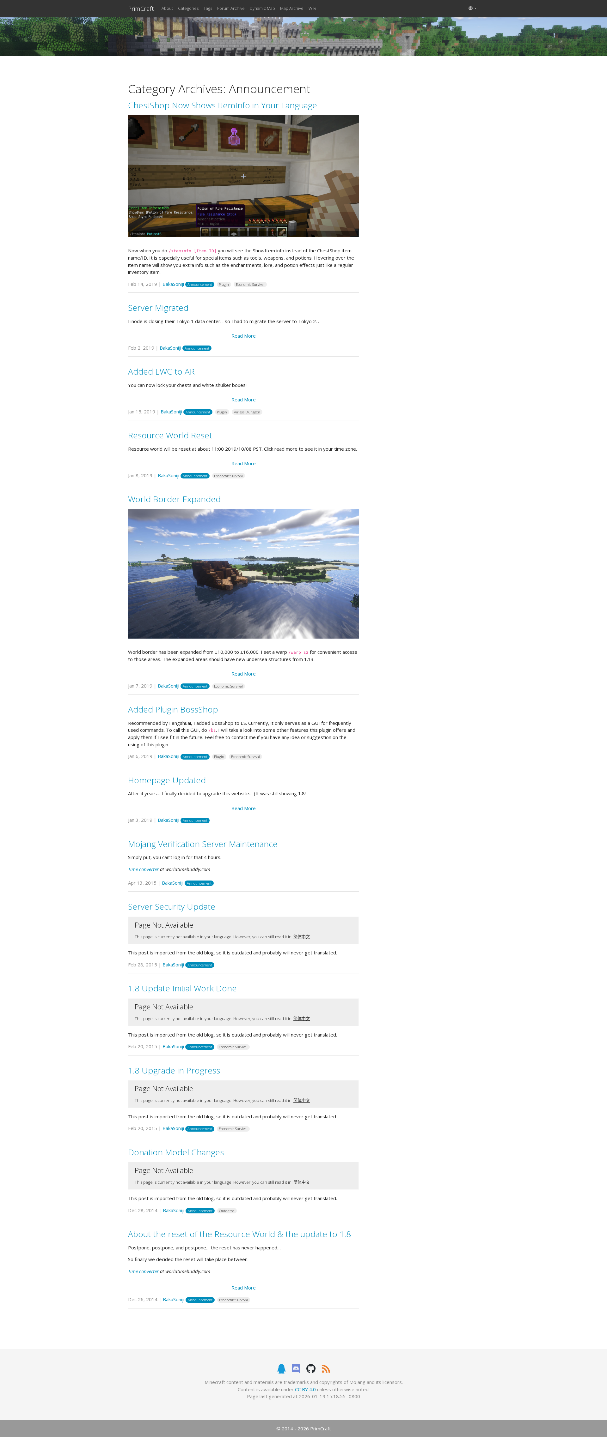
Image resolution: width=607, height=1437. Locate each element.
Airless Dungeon (247, 412)
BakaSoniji (173, 284)
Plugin (224, 284)
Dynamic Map (262, 8)
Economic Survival (250, 284)
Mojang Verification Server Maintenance (203, 844)
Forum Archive (231, 8)
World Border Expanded (174, 499)
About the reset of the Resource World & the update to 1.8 (239, 1234)
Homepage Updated (167, 780)
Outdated (227, 1210)
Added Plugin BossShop (173, 709)
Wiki (312, 8)
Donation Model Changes (176, 1152)
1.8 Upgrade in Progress (174, 1070)
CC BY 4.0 (305, 1389)
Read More (243, 336)
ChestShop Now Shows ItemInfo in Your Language (222, 105)
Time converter (143, 869)
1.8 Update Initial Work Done (182, 988)
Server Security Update (171, 906)
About (167, 8)
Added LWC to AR (161, 371)
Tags (208, 8)
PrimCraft (141, 8)
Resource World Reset (170, 435)
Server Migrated (158, 307)
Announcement (199, 284)
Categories (188, 8)
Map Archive (292, 8)
